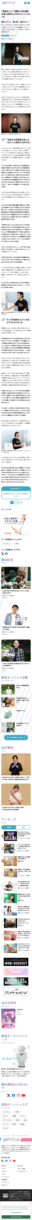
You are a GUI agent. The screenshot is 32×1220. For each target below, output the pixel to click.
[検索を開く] (25, 3)
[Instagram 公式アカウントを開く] (10, 1161)
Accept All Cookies (16, 1217)
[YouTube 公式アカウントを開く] (14, 1161)
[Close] (30, 1203)
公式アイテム (4, 1185)
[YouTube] (23, 1095)
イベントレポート (5, 1177)
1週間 (23, 827)
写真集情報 (4, 1179)
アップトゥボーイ (5, 1182)
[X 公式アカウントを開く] (2, 1161)
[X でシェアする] (2, 553)
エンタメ (3, 1169)
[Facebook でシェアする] (6, 553)
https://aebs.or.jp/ (17, 1199)
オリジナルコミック (22, 1171)
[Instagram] (18, 1095)
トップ (2, 1135)
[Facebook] (13, 1095)
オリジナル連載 (21, 1169)
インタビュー (5, 35)
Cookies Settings (16, 1212)
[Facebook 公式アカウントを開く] (6, 1161)
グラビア (3, 1174)
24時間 (9, 827)
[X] (8, 1095)
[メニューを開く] (28, 3)
